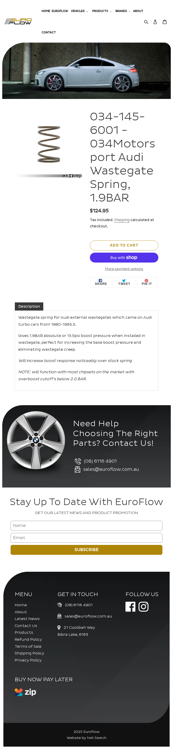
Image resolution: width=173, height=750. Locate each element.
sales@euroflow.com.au (88, 616)
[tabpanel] (86, 351)
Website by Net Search (86, 738)
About (21, 612)
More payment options (124, 269)
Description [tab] (29, 306)
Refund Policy (28, 639)
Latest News (27, 618)
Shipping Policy (29, 653)
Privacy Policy (28, 660)
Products (24, 632)
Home (21, 605)
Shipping (122, 220)
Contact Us (26, 625)
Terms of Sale (28, 646)
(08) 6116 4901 (79, 605)
